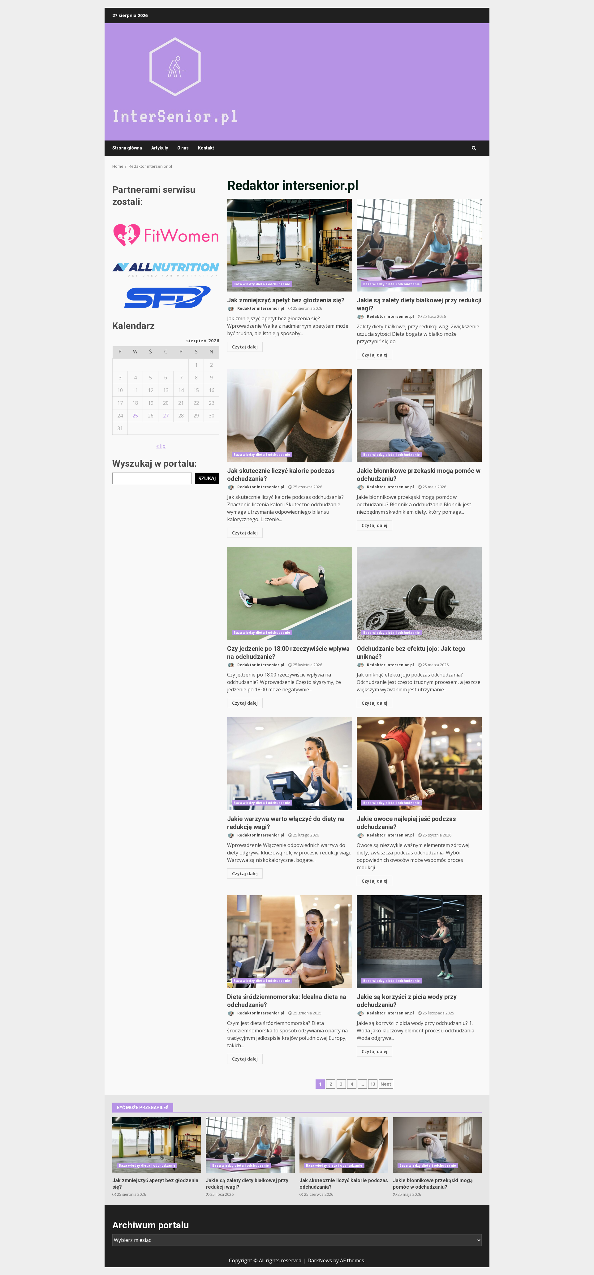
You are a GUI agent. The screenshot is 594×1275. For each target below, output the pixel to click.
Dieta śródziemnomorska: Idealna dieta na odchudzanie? (289, 941)
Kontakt (206, 147)
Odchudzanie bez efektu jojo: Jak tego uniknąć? (419, 593)
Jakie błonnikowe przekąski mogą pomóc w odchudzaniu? (419, 415)
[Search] (474, 148)
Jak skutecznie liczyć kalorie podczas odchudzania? (289, 415)
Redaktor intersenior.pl (260, 308)
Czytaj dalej (245, 347)
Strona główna (127, 147)
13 (372, 1084)
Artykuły (159, 147)
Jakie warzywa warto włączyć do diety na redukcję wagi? (289, 763)
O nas (183, 147)
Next (386, 1084)
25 (135, 415)
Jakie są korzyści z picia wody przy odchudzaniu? (419, 941)
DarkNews (320, 1260)
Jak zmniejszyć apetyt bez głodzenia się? (289, 245)
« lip (161, 445)
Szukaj (207, 478)
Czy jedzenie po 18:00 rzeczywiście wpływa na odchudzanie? (289, 593)
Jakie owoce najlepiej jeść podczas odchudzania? (419, 763)
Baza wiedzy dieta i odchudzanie (262, 284)
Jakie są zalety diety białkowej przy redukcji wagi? (419, 245)
